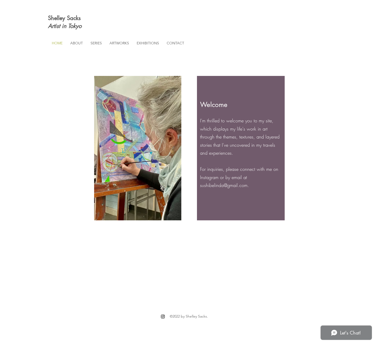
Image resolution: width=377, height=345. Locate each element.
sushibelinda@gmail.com (223, 185)
